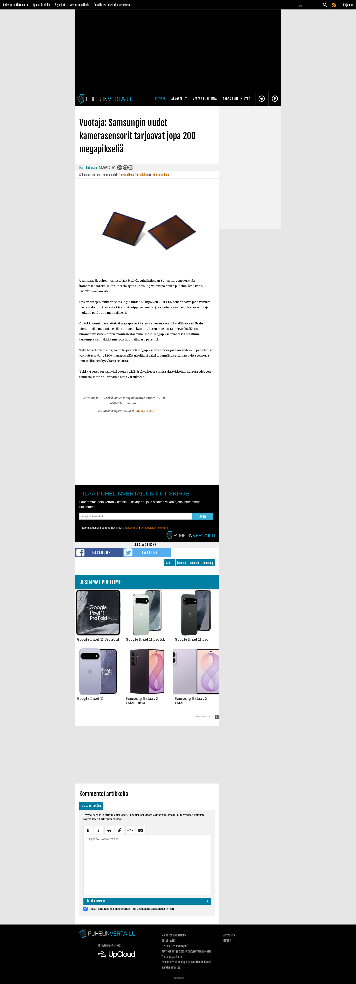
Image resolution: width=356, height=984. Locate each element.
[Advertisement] (147, 446)
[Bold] (88, 829)
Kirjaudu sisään (91, 806)
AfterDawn (229, 935)
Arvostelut (179, 98)
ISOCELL (169, 563)
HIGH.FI (227, 940)
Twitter (150, 552)
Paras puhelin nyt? (236, 98)
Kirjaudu (348, 5)
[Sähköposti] (119, 168)
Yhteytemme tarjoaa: (109, 945)
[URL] (119, 829)
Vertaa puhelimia (79, 5)
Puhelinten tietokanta (15, 5)
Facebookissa (126, 175)
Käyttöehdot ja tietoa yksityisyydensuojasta (186, 951)
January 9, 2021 (145, 411)
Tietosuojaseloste (172, 956)
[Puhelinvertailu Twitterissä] (261, 99)
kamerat (181, 563)
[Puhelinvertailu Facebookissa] (275, 99)
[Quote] (109, 829)
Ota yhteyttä (168, 940)
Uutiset (160, 98)
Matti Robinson (88, 167)
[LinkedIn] (130, 168)
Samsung (208, 563)
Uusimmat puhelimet (101, 582)
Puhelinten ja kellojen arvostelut (112, 5)
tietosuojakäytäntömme (155, 527)
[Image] (140, 829)
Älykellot (60, 5)
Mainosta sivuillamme (174, 935)
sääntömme (130, 527)
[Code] (130, 829)
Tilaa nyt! (202, 516)
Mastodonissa (161, 175)
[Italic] (98, 829)
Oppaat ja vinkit (41, 5)
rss (334, 5)
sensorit (194, 563)
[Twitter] (125, 168)
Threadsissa (142, 175)
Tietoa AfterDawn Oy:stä (175, 946)
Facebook (101, 552)
